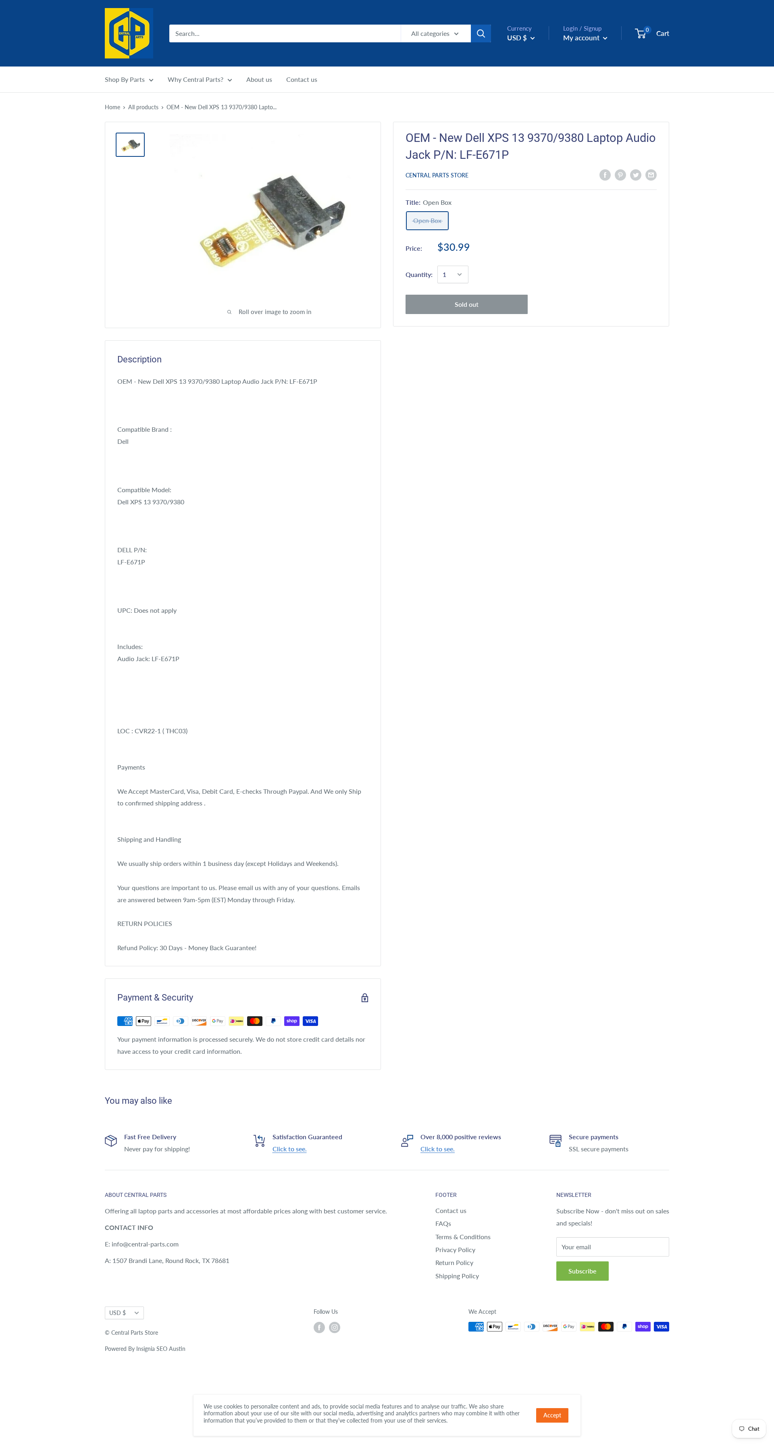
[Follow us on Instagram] (334, 1327)
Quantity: (419, 274)
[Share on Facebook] (605, 174)
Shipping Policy (457, 1276)
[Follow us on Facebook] (319, 1327)
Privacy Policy (455, 1249)
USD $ (117, 1313)
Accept (552, 1415)
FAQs (443, 1223)
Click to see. (290, 1149)
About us (259, 79)
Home (112, 107)
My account (582, 37)
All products (143, 107)
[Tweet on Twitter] (635, 174)
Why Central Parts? (195, 79)
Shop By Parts (125, 79)
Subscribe (582, 1271)
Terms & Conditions (463, 1236)
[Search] (481, 33)
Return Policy (454, 1262)
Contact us (301, 79)
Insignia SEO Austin (160, 1348)
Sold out (467, 304)
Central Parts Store (437, 175)
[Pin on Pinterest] (620, 174)
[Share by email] (651, 174)
